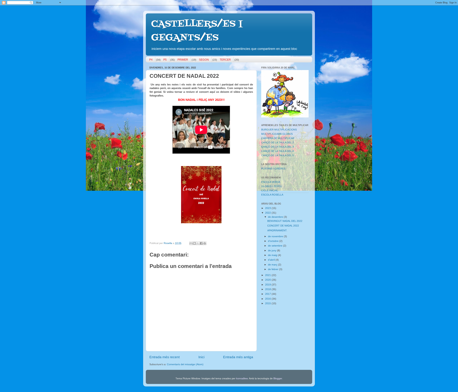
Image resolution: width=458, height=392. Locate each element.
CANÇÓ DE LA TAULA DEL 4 (277, 151)
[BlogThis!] (194, 243)
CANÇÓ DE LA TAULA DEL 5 (277, 155)
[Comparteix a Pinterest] (204, 243)
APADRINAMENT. (277, 230)
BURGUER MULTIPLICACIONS (279, 129)
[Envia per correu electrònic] (191, 243)
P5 (165, 59)
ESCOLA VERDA (270, 182)
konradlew (242, 378)
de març (273, 264)
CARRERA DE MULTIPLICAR (277, 138)
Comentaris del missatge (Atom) (185, 364)
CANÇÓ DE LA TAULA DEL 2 (277, 142)
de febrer (273, 269)
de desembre (276, 217)
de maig (273, 255)
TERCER (225, 59)
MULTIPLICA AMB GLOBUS (277, 134)
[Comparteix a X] (198, 243)
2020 (268, 279)
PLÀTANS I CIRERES (273, 168)
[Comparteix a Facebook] (201, 243)
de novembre (276, 236)
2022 (268, 212)
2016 (268, 298)
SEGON (204, 59)
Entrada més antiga (238, 357)
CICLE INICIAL (269, 190)
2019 (268, 284)
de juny (272, 250)
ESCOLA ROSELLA (272, 194)
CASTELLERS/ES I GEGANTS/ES (196, 31)
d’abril (272, 259)
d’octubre (273, 241)
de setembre (275, 245)
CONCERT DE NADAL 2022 (283, 225)
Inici (201, 357)
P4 (150, 59)
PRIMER (182, 59)
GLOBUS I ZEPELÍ (271, 186)
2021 (268, 275)
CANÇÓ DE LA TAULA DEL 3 (277, 147)
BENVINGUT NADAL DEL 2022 (284, 221)
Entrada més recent (164, 357)
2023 (268, 208)
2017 (268, 294)
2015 (268, 303)
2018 (268, 289)
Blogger (277, 378)
